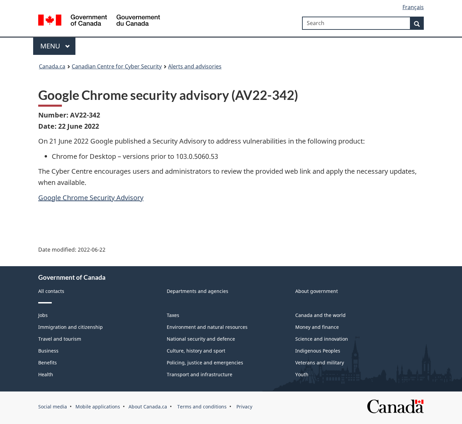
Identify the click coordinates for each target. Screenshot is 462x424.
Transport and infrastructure (199, 374)
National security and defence (201, 339)
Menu (51, 45)
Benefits (47, 362)
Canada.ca (52, 66)
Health (45, 374)
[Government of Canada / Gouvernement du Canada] (99, 21)
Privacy (243, 406)
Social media (52, 406)
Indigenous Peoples (317, 350)
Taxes (173, 315)
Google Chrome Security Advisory (90, 197)
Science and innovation (321, 339)
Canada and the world (320, 315)
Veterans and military (319, 362)
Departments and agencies (197, 291)
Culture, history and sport (196, 350)
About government (316, 291)
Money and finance (317, 327)
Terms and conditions (201, 406)
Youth (301, 374)
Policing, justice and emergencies (205, 362)
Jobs (43, 315)
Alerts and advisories (195, 66)
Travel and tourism (59, 339)
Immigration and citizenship (70, 327)
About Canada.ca (148, 406)
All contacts (51, 291)
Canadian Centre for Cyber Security (117, 66)
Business (48, 350)
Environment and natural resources (207, 327)
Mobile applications (97, 406)
